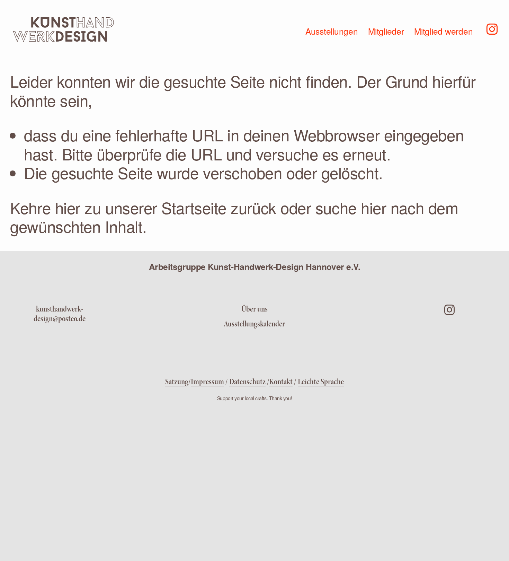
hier (67, 207)
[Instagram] (492, 28)
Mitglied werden (443, 31)
